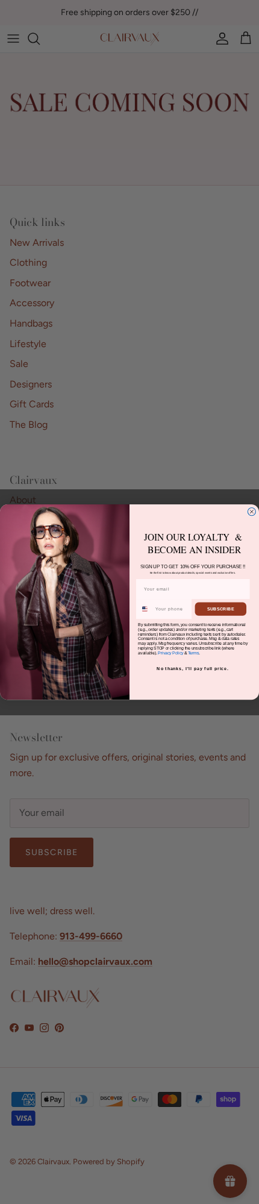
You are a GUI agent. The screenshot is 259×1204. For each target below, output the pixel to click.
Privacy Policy (170, 652)
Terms (193, 652)
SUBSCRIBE (220, 609)
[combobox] (145, 609)
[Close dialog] (251, 511)
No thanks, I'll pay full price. (193, 668)
